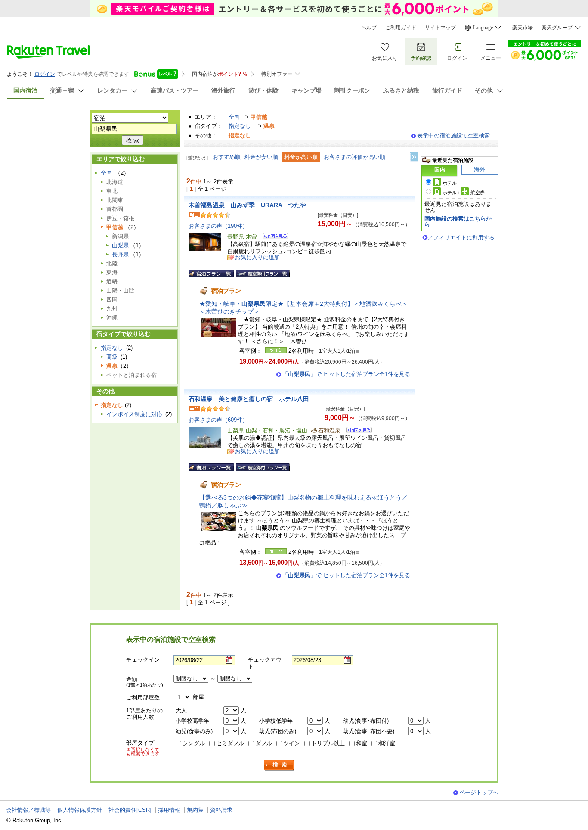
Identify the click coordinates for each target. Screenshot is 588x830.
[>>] (414, 157)
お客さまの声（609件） (218, 420)
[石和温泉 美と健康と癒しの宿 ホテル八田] (356, 431)
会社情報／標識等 (28, 810)
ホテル (450, 183)
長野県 (120, 254)
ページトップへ (478, 792)
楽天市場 (522, 28)
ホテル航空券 (464, 192)
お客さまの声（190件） (218, 226)
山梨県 (120, 245)
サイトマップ (440, 28)
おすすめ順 (227, 157)
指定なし (240, 126)
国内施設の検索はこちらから (458, 221)
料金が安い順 (261, 157)
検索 (279, 765)
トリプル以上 (328, 743)
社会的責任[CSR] (130, 810)
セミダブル (230, 743)
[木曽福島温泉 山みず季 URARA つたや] (272, 237)
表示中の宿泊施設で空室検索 (453, 135)
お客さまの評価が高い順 (354, 157)
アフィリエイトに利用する (461, 237)
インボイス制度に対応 (134, 414)
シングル (194, 743)
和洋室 (386, 743)
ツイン (291, 743)
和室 (361, 743)
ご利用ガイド (400, 28)
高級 (112, 357)
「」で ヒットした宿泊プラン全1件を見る (346, 374)
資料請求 (221, 810)
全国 (234, 117)
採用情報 (169, 810)
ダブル (263, 743)
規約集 (195, 810)
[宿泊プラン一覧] (211, 273)
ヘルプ (369, 28)
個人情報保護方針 (79, 810)
